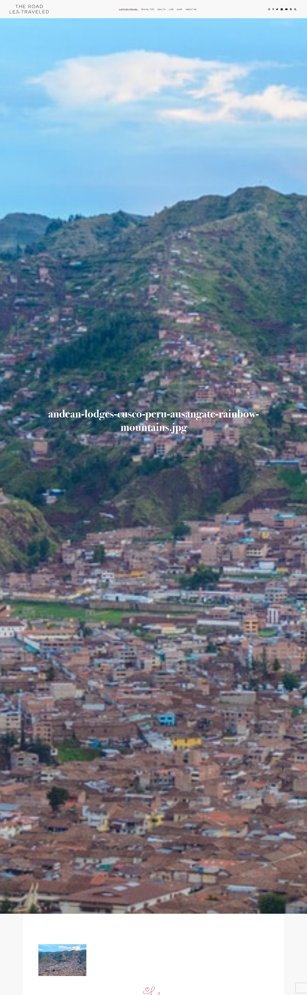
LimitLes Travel (128, 9)
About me (191, 9)
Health (161, 9)
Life (171, 9)
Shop (179, 9)
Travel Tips (147, 9)
